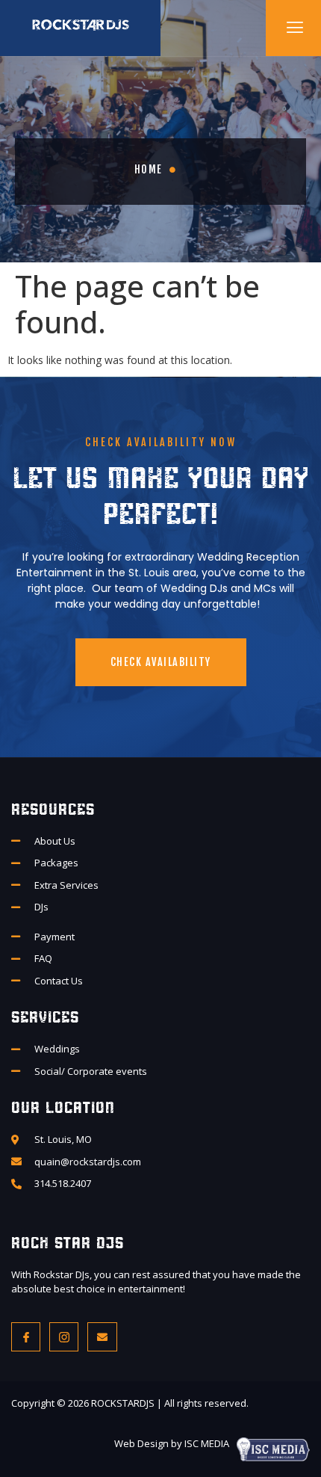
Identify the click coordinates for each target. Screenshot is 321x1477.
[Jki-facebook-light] (25, 1336)
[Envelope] (101, 1336)
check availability (160, 662)
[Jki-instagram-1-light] (63, 1336)
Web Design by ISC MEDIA (171, 1443)
